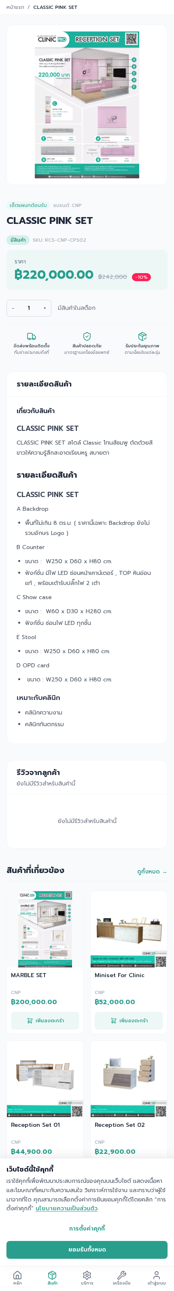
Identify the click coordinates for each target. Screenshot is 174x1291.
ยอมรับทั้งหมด (87, 1249)
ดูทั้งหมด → (152, 872)
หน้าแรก (15, 7)
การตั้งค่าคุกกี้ (87, 1228)
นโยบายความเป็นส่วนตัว (67, 1208)
